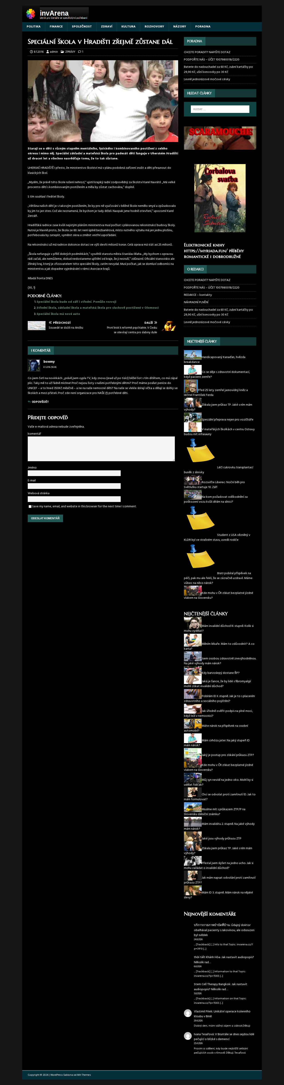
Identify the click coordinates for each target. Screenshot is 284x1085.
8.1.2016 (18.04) (50, 367)
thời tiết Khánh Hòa (207, 957)
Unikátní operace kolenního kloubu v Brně (222, 1014)
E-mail (32, 480)
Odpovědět (40, 402)
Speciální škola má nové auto (58, 314)
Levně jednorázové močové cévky (207, 79)
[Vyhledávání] (220, 109)
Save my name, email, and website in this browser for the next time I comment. (84, 506)
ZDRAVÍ (106, 26)
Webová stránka (38, 493)
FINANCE (56, 26)
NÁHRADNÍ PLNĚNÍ (196, 302)
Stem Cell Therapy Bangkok (212, 984)
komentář (34, 433)
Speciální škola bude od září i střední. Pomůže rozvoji (76, 301)
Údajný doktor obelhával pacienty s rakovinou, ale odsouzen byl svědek (224, 930)
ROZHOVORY (154, 26)
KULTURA (128, 26)
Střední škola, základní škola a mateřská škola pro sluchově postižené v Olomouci (98, 307)
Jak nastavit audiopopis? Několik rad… (224, 960)
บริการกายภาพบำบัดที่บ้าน (212, 925)
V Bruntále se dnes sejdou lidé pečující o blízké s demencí (224, 1037)
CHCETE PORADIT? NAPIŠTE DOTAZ (207, 52)
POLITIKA (34, 26)
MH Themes (84, 1075)
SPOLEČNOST (82, 26)
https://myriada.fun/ (206, 251)
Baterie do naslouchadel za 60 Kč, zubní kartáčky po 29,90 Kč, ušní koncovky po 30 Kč (218, 69)
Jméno (32, 467)
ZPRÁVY (70, 52)
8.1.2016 (38, 52)
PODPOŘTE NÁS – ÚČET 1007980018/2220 (212, 59)
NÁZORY (179, 26)
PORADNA (203, 26)
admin (54, 52)
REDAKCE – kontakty (198, 295)
